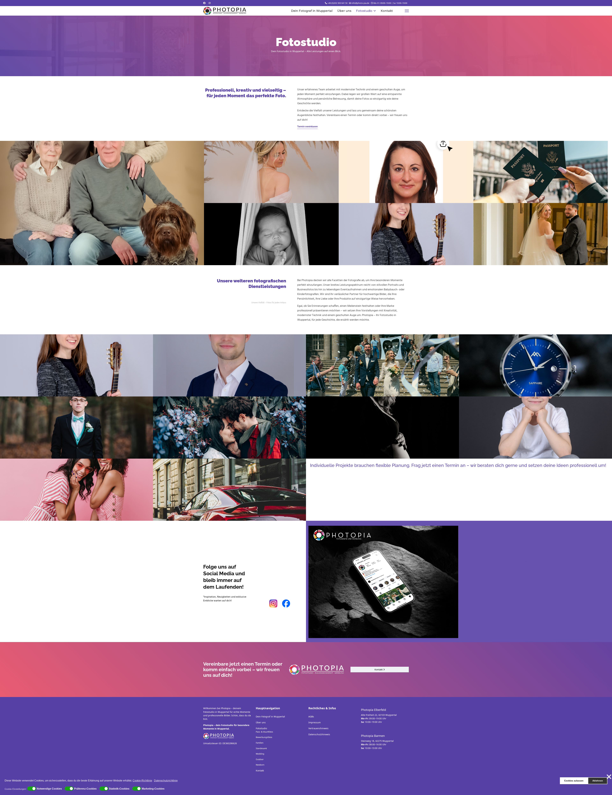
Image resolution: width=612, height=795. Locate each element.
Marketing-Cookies (153, 789)
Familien (259, 742)
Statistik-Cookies (119, 789)
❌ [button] (609, 776)
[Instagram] (210, 2)
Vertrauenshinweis (318, 728)
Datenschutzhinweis (319, 734)
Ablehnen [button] (597, 780)
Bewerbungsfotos (264, 737)
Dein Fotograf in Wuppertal (311, 11)
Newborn (260, 764)
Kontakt (387, 11)
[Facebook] (204, 2)
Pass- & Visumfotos (264, 731)
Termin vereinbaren (307, 126)
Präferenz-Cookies (85, 789)
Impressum (314, 722)
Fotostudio (364, 11)
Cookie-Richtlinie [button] (142, 780)
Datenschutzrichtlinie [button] (166, 780)
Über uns (344, 11)
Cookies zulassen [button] (573, 780)
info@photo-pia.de (360, 3)
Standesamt (261, 748)
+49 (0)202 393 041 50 (337, 3)
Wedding (260, 753)
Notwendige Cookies (49, 789)
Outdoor (260, 759)
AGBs (311, 716)
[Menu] (407, 11)
